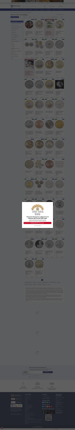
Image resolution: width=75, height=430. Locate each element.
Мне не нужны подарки (37, 225)
